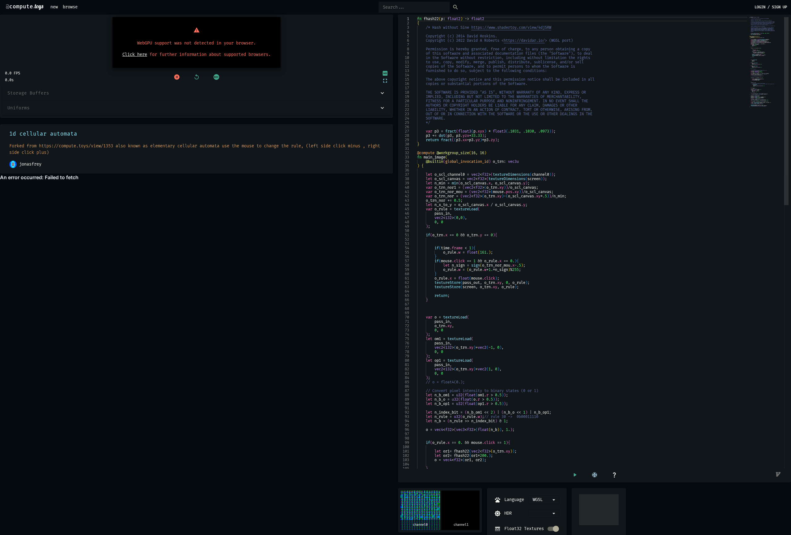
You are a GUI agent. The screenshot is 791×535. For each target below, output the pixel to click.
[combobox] (543, 513)
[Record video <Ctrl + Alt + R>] (216, 77)
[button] (196, 93)
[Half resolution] (384, 73)
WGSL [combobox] (538, 499)
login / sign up (771, 7)
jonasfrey (30, 164)
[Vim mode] (779, 475)
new (54, 7)
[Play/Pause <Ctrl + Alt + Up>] (177, 77)
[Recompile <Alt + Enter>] (575, 475)
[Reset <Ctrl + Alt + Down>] (196, 77)
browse (70, 7)
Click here (134, 54)
